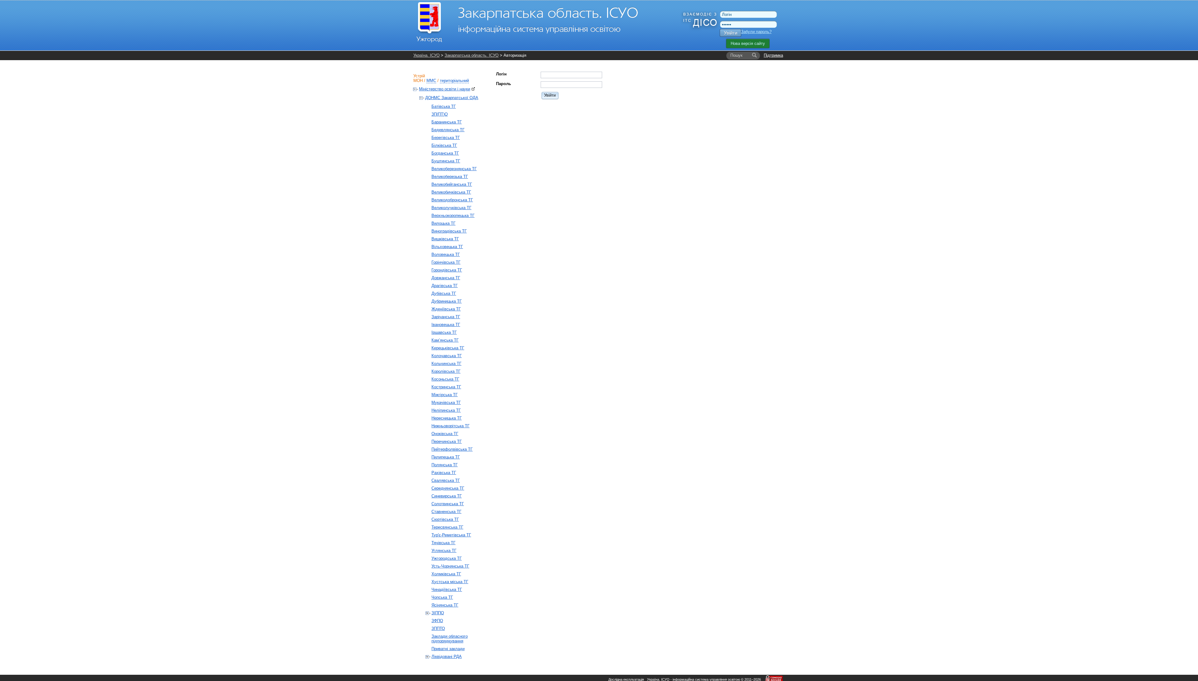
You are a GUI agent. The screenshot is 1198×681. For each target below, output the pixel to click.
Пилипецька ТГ (445, 457)
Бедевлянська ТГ (448, 129)
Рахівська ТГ (443, 472)
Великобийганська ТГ (451, 184)
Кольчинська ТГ (446, 363)
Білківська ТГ (444, 145)
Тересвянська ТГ (447, 527)
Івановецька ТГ (445, 324)
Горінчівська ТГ (445, 262)
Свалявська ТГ (445, 480)
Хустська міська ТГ (449, 581)
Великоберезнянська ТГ (454, 168)
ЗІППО (437, 613)
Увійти (730, 33)
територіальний (454, 80)
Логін (501, 74)
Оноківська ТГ (444, 433)
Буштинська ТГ (445, 161)
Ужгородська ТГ (446, 558)
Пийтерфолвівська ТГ (452, 449)
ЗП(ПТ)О (439, 114)
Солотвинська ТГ (447, 503)
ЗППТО (438, 628)
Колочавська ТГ (446, 355)
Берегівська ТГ (445, 137)
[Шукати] (754, 55)
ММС (431, 80)
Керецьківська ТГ (447, 348)
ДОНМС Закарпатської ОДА (451, 97)
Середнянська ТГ (447, 488)
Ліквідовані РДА (446, 656)
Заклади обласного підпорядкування (449, 638)
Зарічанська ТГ (445, 316)
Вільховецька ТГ (447, 246)
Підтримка (773, 55)
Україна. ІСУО (426, 55)
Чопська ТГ (442, 597)
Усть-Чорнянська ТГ (450, 566)
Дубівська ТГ (443, 293)
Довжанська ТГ (445, 278)
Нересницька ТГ (446, 418)
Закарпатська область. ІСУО (472, 55)
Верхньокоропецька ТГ (453, 215)
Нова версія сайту (748, 43)
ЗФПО (437, 620)
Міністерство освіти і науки (444, 89)
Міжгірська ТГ (444, 394)
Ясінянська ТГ (444, 605)
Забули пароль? (756, 31)
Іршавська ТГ (444, 332)
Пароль (503, 83)
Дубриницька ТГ (446, 301)
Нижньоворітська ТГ (450, 426)
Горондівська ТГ (446, 270)
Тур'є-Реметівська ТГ (451, 535)
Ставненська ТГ (446, 511)
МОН (418, 80)
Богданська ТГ (445, 153)
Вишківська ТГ (445, 239)
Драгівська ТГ (444, 285)
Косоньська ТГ (445, 379)
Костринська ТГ (446, 387)
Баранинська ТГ (446, 122)
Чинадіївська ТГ (446, 589)
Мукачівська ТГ (446, 402)
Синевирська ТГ (446, 496)
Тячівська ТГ (443, 542)
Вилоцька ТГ (443, 223)
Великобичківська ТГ (451, 192)
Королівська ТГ (445, 371)
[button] (550, 95)
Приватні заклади (448, 648)
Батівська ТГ (443, 106)
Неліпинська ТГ (446, 410)
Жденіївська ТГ (446, 309)
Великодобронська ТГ (452, 200)
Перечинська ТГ (446, 441)
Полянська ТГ (444, 465)
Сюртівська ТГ (445, 519)
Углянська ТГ (443, 550)
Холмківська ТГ (446, 574)
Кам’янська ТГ (445, 340)
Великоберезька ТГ (449, 176)
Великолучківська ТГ (451, 207)
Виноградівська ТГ (449, 231)
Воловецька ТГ (445, 254)
